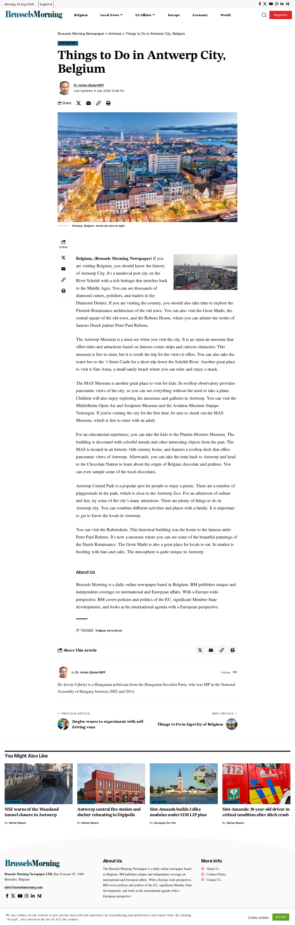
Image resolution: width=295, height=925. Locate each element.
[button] (264, 15)
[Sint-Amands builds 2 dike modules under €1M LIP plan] (184, 783)
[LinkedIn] (282, 4)
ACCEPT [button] (280, 917)
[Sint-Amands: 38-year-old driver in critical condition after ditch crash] (256, 783)
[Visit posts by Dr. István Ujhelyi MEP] (64, 88)
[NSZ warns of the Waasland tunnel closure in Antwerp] (39, 783)
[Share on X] (78, 103)
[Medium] (287, 4)
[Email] (88, 103)
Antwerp (115, 33)
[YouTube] (271, 4)
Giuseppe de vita (165, 822)
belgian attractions (109, 630)
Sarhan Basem (17, 822)
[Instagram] (276, 4)
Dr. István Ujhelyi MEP (89, 85)
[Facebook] (260, 4)
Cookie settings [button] (258, 917)
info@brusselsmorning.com (24, 887)
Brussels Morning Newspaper (81, 33)
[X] (265, 4)
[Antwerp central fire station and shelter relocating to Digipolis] (111, 783)
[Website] (235, 672)
